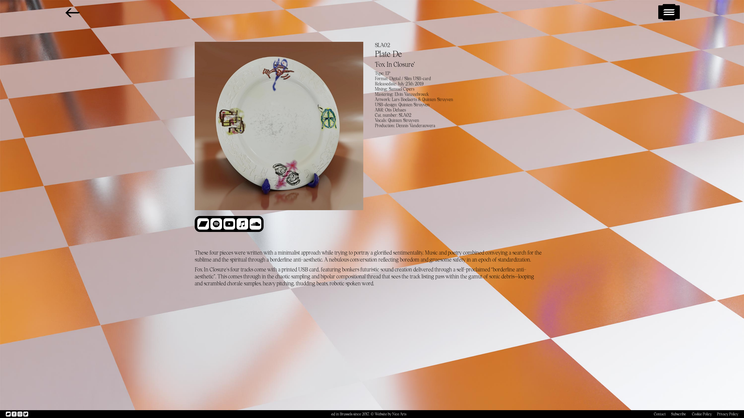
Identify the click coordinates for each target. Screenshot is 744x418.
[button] (669, 12)
